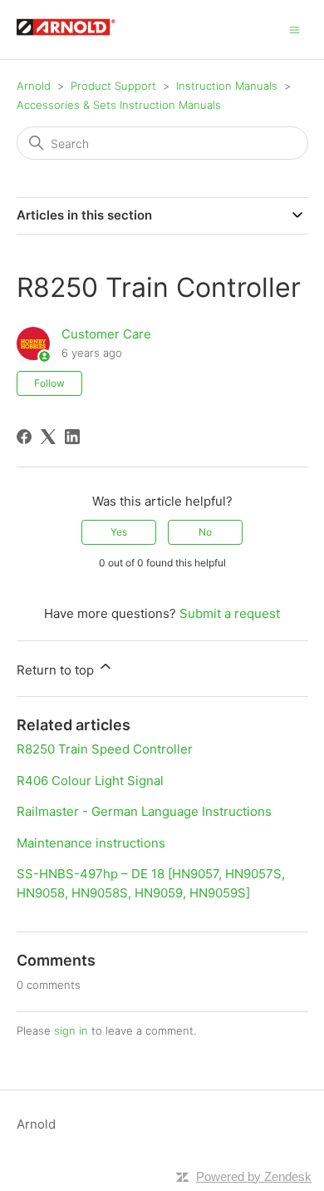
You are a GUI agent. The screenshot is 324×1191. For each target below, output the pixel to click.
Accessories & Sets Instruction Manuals (119, 104)
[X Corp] (48, 436)
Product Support (113, 85)
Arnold (34, 85)
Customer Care (106, 334)
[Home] (74, 38)
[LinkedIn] (72, 436)
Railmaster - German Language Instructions (144, 811)
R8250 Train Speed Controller (105, 749)
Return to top (57, 670)
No (205, 532)
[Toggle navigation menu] (294, 29)
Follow (49, 383)
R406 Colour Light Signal (90, 780)
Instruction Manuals (226, 85)
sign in (71, 1030)
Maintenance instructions (91, 843)
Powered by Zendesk (254, 1176)
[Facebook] (24, 436)
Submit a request (229, 613)
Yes (118, 532)
